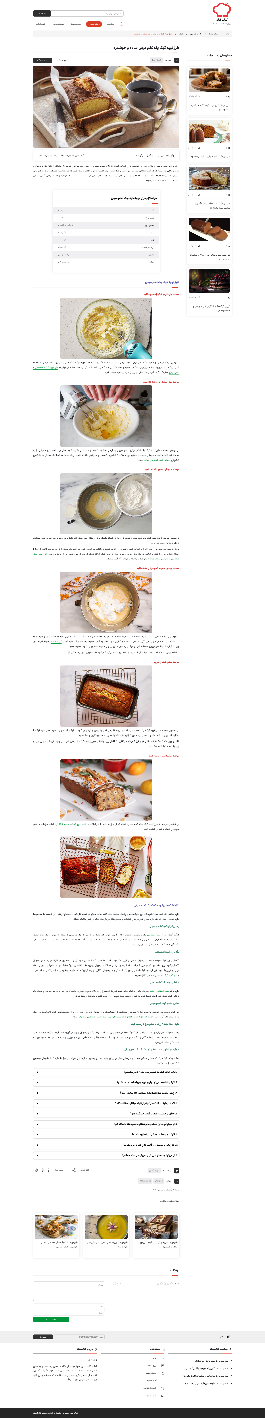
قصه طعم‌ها (76, 24)
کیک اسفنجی (154, 935)
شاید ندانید (40, 24)
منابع (168, 1181)
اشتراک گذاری (83, 1170)
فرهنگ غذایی (58, 24)
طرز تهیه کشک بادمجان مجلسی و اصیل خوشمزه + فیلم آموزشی (59, 1245)
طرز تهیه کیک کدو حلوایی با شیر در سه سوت (210, 156)
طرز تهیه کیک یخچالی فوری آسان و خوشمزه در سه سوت (210, 257)
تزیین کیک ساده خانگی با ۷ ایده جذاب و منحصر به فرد (211, 308)
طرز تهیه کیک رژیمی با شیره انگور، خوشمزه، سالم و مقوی (210, 107)
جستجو (43, 13)
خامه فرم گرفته (78, 824)
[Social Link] (221, 1337)
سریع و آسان (154, 1170)
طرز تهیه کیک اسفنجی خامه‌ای (162, 975)
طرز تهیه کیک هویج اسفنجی (132, 1017)
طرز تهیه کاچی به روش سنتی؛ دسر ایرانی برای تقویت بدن (107, 1245)
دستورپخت (95, 24)
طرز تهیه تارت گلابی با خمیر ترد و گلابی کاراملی (207, 1368)
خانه (121, 24)
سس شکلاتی (62, 824)
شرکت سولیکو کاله (45, 1413)
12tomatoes (145, 1181)
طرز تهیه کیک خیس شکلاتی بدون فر (97, 1017)
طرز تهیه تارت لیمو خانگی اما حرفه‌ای (211, 1361)
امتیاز (177, 1283)
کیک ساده (56, 641)
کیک (181, 34)
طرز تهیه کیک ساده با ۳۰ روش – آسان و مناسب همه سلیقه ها (212, 206)
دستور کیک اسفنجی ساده (156, 460)
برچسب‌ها (167, 1170)
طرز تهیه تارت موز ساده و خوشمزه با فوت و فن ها (205, 1376)
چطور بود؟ (59, 1170)
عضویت (43, 1337)
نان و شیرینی (196, 34)
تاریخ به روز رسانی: (171, 1190)
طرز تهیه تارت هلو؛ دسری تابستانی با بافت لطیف (205, 1383)
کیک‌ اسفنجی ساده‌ (159, 991)
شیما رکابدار (156, 60)
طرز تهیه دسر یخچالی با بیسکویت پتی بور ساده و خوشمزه (159, 1245)
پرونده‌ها (110, 24)
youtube (159, 1181)
